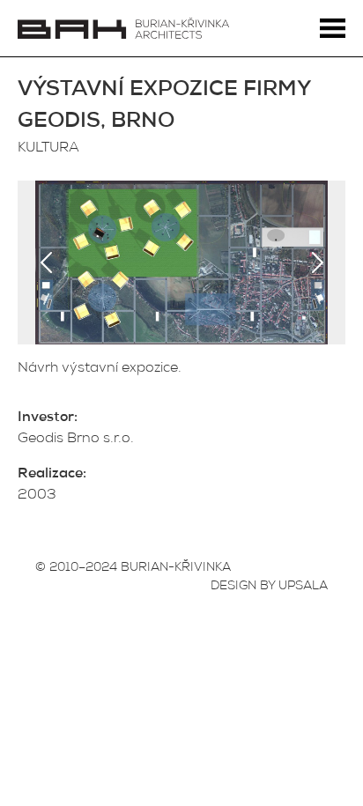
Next (317, 262)
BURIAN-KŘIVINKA (176, 568)
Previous (46, 262)
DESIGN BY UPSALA (269, 586)
